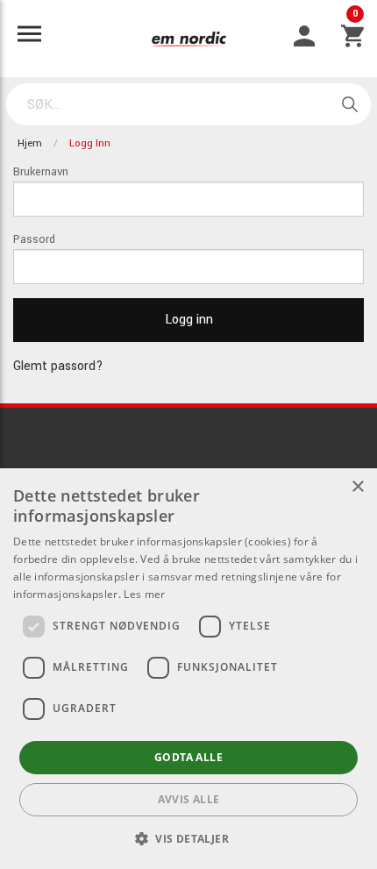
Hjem (30, 143)
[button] (188, 838)
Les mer (144, 594)
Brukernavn (40, 172)
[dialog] (188, 668)
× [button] (357, 487)
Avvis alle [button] (189, 799)
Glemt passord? (58, 366)
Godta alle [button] (188, 757)
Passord (34, 239)
